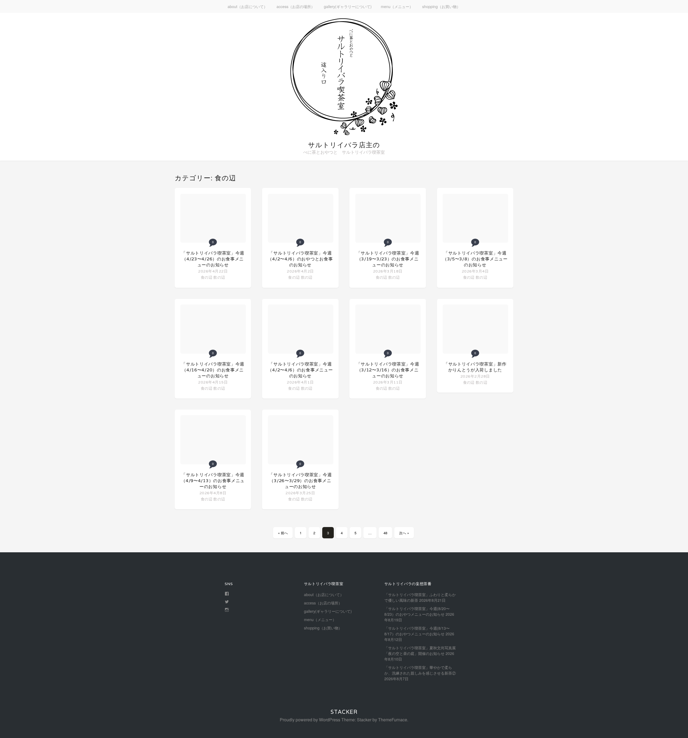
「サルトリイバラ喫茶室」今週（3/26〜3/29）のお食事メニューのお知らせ (300, 480)
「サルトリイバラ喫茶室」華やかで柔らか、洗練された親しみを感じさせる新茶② (420, 670)
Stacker (344, 711)
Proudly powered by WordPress (310, 719)
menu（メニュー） (397, 6)
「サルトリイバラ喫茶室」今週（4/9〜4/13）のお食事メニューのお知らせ (213, 480)
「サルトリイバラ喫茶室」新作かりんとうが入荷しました (475, 367)
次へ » (404, 532)
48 (385, 532)
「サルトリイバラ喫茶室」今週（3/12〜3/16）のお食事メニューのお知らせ (387, 370)
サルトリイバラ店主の (344, 145)
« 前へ (283, 532)
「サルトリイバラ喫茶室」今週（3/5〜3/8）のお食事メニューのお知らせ (475, 259)
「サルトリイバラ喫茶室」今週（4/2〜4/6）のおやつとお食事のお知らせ (300, 259)
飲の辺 (219, 277)
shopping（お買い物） (441, 6)
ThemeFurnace (392, 719)
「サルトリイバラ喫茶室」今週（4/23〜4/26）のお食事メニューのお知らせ (212, 259)
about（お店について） (247, 6)
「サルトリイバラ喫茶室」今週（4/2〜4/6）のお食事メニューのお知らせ (300, 370)
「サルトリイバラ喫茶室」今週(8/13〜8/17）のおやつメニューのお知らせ (417, 630)
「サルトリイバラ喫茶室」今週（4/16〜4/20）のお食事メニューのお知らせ (212, 370)
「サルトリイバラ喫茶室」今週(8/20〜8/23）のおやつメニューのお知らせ (417, 611)
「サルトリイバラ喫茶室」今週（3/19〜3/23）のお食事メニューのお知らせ (387, 259)
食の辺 (206, 277)
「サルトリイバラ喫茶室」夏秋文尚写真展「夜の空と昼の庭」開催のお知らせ (420, 650)
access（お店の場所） (296, 6)
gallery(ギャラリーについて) (348, 6)
